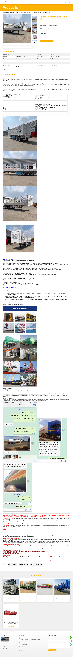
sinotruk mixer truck (12, 564)
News (4, 644)
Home (28, 2)
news (50, 2)
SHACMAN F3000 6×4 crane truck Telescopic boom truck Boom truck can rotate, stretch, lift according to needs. (45, 598)
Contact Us (5, 648)
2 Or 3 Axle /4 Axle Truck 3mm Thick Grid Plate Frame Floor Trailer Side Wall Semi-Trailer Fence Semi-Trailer (11, 623)
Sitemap (14, 655)
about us (33, 2)
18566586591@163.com (25, 647)
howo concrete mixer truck (36, 564)
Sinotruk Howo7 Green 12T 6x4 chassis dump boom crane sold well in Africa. (28, 598)
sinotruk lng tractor (23, 564)
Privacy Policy (10, 655)
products (40, 2)
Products (7, 12)
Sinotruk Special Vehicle (14, 12)
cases (45, 2)
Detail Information (10, 47)
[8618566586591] (70, 641)
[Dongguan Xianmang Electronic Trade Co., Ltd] (8, 2)
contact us (60, 2)
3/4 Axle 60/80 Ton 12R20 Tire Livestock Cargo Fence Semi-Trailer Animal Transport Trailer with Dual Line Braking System (62, 598)
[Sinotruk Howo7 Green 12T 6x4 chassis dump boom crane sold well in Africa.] (28, 587)
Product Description (25, 47)
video (54, 2)
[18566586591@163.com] (70, 644)
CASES (4, 643)
